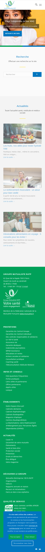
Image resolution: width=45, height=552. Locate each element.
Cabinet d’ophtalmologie (15, 412)
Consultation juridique (15, 359)
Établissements (11, 402)
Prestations (9, 327)
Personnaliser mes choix (23, 543)
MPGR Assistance (13, 351)
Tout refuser (30, 537)
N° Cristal (23, 286)
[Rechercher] (35, 5)
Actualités (9, 435)
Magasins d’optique (14, 417)
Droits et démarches (14, 456)
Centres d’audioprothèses (16, 420)
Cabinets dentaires (13, 409)
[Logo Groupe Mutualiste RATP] (18, 5)
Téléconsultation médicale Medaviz (20, 365)
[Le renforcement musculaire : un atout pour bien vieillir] (22, 178)
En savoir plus (19, 511)
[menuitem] (35, 5)
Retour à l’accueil (12, 33)
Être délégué (11, 459)
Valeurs (9, 484)
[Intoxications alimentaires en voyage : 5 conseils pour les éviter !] (22, 222)
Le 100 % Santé (12, 339)
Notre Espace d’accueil (15, 406)
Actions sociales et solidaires (17, 356)
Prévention (10, 454)
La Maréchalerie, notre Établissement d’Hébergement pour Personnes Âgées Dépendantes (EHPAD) (21, 426)
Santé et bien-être (13, 448)
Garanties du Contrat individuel (18, 334)
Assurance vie (11, 342)
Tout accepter (15, 537)
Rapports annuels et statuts (17, 486)
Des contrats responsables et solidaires (22, 337)
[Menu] (40, 5)
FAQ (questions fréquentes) (17, 376)
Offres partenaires (13, 384)
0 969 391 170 (13, 286)
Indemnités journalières (15, 348)
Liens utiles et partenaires (16, 381)
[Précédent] (7, 173)
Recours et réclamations (15, 489)
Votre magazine (12, 462)
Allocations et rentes (14, 353)
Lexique (9, 390)
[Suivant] (38, 173)
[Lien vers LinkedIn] (40, 549)
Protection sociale (13, 451)
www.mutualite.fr (27, 314)
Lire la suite (8, 157)
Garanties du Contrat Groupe (17, 331)
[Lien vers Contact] (36, 549)
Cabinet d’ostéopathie (14, 414)
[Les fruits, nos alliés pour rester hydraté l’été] (22, 134)
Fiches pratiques (12, 379)
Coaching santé (12, 362)
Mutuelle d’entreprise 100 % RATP (19, 478)
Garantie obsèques (13, 345)
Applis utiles (11, 387)
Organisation (11, 481)
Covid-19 (9, 440)
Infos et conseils (12, 372)
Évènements (11, 445)
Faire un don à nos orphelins (17, 492)
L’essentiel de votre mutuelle (17, 442)
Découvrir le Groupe (14, 474)
